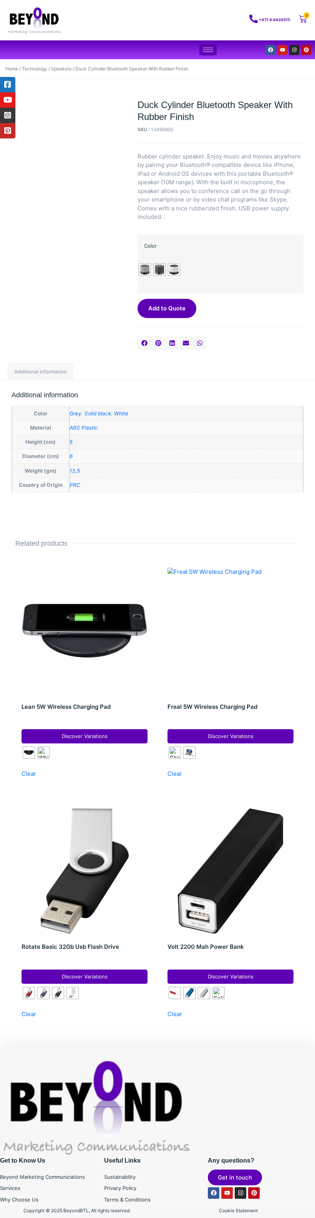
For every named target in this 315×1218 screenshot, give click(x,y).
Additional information (40, 371)
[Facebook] (270, 50)
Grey (75, 413)
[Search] (222, 20)
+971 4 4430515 (274, 19)
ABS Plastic (84, 428)
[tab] (40, 371)
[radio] (145, 269)
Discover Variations (85, 736)
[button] (144, 343)
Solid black (98, 413)
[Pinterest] (306, 50)
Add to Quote (167, 308)
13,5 (75, 471)
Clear (29, 773)
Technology (34, 69)
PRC (75, 485)
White (121, 413)
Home (11, 69)
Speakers (61, 69)
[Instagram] (294, 50)
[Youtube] (282, 50)
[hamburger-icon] (208, 49)
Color (150, 246)
